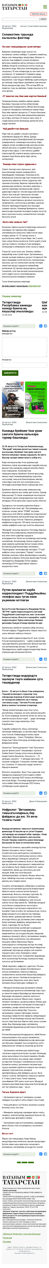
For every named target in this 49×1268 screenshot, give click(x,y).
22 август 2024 (9, 26)
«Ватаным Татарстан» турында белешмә (21, 1234)
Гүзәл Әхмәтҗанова (37, 26)
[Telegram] (45, 325)
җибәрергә (10, 373)
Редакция (7, 1238)
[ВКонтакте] (40, 325)
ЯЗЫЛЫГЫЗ (34, 286)
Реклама (7, 1242)
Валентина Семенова (36, 422)
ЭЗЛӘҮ (43, 19)
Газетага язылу (38, 14)
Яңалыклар (7, 28)
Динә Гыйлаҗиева (38, 801)
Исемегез (6, 360)
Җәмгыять (7, 803)
